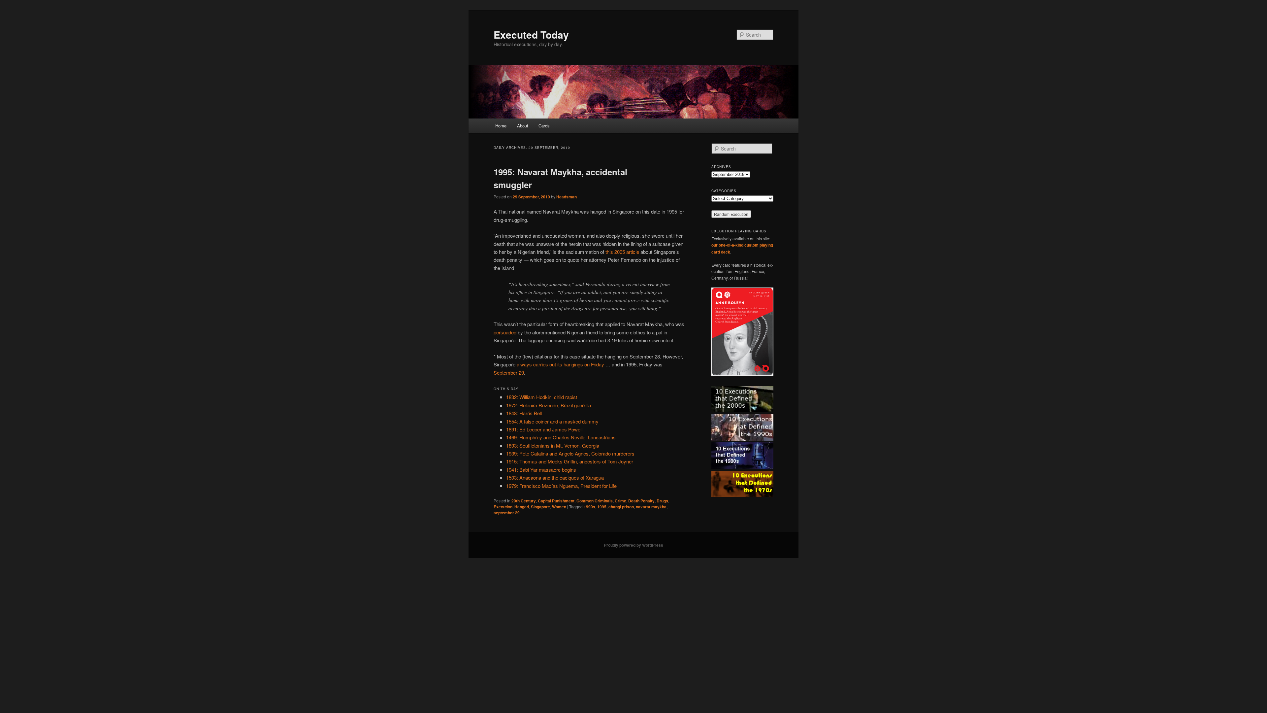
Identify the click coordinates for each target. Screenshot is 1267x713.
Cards (544, 125)
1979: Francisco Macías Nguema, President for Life (561, 485)
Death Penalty (641, 501)
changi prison (621, 507)
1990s (589, 507)
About (522, 125)
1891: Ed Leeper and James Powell (544, 429)
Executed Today (531, 34)
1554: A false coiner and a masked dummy (552, 421)
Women (559, 507)
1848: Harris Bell (524, 413)
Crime (620, 501)
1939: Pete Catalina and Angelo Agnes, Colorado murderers (570, 453)
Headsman (566, 197)
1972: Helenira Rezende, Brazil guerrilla (548, 405)
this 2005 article (622, 251)
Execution (503, 507)
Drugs (662, 501)
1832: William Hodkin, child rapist (541, 396)
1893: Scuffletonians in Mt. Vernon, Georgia (552, 445)
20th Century (523, 501)
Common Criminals (594, 501)
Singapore (540, 507)
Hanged (521, 507)
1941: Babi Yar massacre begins (541, 469)
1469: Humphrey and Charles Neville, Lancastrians (561, 437)
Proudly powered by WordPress (633, 545)
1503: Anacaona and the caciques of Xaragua (555, 477)
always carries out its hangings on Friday (560, 364)
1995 (601, 507)
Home (500, 125)
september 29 (507, 513)
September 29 (509, 372)
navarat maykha (651, 507)
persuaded (505, 332)
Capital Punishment (556, 501)
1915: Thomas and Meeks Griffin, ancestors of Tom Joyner (569, 461)
